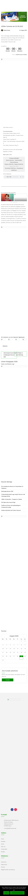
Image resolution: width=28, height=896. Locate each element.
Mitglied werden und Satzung (8, 869)
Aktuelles (3, 841)
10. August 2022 (23, 30)
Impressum (3, 862)
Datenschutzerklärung (17, 892)
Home (2, 839)
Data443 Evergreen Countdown (21, 54)
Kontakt (8, 679)
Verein (2, 844)
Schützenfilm (4, 849)
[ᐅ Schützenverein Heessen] (4, 3)
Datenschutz (4, 864)
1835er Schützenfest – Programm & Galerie (11, 499)
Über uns (3, 846)
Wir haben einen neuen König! (8, 502)
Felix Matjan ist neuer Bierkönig (19, 353)
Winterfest (5, 346)
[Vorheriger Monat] (3, 636)
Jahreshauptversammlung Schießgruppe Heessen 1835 (9, 354)
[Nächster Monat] (25, 636)
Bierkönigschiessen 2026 (7, 491)
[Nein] (26, 890)
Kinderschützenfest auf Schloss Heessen (11, 510)
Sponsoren (21, 337)
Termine (3, 867)
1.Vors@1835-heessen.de (10, 828)
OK (6, 892)
